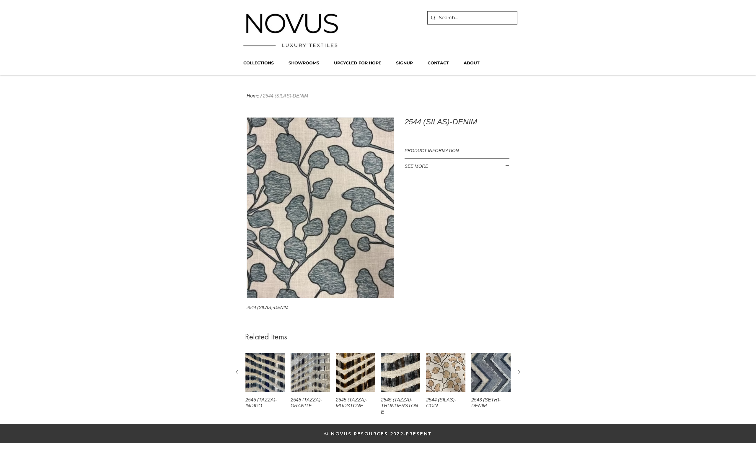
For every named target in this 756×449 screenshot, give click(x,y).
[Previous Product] (236, 372)
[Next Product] (519, 372)
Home (253, 95)
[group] (378, 384)
